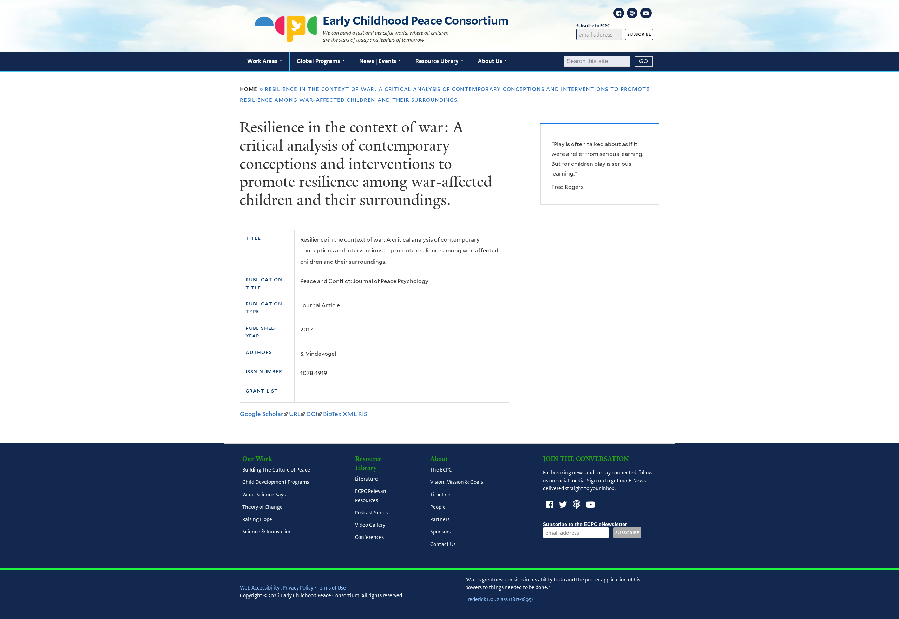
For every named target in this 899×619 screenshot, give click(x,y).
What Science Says (264, 494)
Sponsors (440, 531)
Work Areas (263, 61)
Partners (440, 519)
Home (248, 88)
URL (297, 413)
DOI (314, 413)
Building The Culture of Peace (276, 470)
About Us (491, 61)
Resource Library (437, 61)
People (438, 507)
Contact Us (442, 544)
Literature (366, 479)
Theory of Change (262, 507)
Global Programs (319, 61)
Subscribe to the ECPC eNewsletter (585, 524)
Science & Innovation (267, 531)
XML (350, 413)
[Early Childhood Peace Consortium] (286, 37)
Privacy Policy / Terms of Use (314, 587)
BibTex (332, 413)
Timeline (440, 494)
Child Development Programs (275, 482)
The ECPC (441, 470)
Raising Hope (257, 519)
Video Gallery (370, 524)
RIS (362, 413)
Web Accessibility (260, 587)
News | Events (378, 61)
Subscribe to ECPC (593, 25)
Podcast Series (371, 512)
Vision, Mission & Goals (456, 482)
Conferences (369, 537)
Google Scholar (264, 413)
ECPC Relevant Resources (371, 496)
